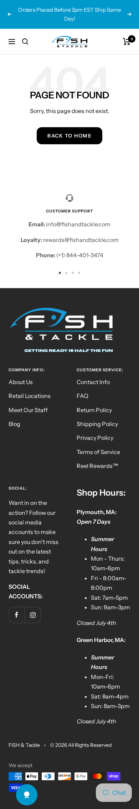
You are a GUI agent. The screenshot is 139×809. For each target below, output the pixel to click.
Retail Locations (30, 395)
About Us (21, 381)
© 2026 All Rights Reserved (81, 745)
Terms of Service (98, 451)
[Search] (25, 41)
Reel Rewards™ (97, 465)
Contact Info (93, 381)
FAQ (82, 395)
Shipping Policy (97, 423)
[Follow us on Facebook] (17, 615)
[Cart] (126, 41)
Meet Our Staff (28, 410)
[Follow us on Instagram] (33, 615)
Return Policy (94, 410)
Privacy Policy (95, 437)
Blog (14, 423)
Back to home (69, 136)
